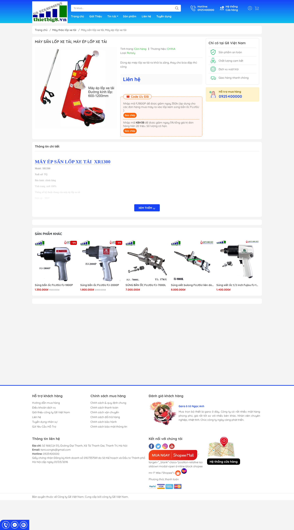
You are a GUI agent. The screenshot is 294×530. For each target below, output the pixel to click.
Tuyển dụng (163, 16)
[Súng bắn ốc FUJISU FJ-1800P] (56, 261)
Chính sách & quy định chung (108, 402)
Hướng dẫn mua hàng (46, 402)
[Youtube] (172, 446)
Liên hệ (146, 16)
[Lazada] (184, 471)
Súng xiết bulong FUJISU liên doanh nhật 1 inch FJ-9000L (192, 285)
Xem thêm (145, 208)
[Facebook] (151, 446)
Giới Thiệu (95, 16)
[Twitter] (158, 446)
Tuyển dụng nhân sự (44, 421)
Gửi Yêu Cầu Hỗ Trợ (44, 426)
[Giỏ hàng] (257, 8)
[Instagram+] (165, 446)
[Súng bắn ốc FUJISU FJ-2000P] (101, 261)
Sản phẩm (129, 16)
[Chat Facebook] (14, 525)
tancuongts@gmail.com (56, 449)
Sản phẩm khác (48, 234)
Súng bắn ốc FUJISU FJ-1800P (54, 285)
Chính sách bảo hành (104, 421)
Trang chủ (77, 16)
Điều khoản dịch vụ (44, 407)
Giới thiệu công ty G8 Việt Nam (51, 412)
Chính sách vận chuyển (105, 412)
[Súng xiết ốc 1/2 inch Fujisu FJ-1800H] (237, 261)
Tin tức (111, 16)
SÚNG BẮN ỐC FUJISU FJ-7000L (146, 285)
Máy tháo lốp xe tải (64, 30)
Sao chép (130, 115)
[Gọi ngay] (6, 525)
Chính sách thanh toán (104, 407)
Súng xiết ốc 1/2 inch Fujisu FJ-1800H (237, 285)
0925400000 (230, 96)
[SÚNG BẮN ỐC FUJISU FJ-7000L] (147, 261)
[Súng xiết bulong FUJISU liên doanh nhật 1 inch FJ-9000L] (192, 261)
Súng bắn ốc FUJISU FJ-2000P (99, 285)
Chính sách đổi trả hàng (105, 417)
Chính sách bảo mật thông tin (109, 426)
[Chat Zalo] (23, 525)
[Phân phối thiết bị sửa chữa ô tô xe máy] (50, 12)
